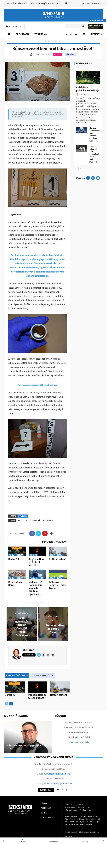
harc (27, 520)
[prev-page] (6, 703)
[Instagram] (71, 34)
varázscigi (36, 520)
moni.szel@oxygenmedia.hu (57, 774)
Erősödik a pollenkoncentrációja (87, 89)
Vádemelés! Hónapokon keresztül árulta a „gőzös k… (35, 588)
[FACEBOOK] (62, 790)
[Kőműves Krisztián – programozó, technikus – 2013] (28, 737)
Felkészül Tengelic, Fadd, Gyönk (57, 585)
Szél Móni (28, 650)
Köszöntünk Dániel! (15, 584)
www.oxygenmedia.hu (79, 742)
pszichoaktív (48, 520)
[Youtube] (76, 34)
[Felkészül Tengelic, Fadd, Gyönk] (58, 574)
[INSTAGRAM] (66, 790)
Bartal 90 (13, 559)
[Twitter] (38, 533)
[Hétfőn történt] (58, 551)
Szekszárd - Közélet (97, 20)
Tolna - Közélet (16, 555)
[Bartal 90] (17, 551)
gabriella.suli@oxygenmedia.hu (57, 783)
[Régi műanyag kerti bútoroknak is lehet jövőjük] (81, 148)
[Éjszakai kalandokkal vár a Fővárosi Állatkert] (81, 130)
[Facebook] (66, 34)
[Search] (83, 26)
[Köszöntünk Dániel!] (17, 574)
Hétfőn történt (57, 559)
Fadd (20, 520)
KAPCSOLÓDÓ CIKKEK (17, 675)
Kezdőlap (48, 41)
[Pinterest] (45, 533)
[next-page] (11, 703)
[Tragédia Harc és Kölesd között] (37, 551)
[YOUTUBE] (58, 790)
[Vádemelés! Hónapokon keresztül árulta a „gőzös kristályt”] (37, 574)
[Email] (39, 655)
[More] (51, 533)
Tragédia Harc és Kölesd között (36, 562)
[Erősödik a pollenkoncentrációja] (88, 77)
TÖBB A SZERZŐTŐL (43, 675)
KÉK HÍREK (71, 54)
